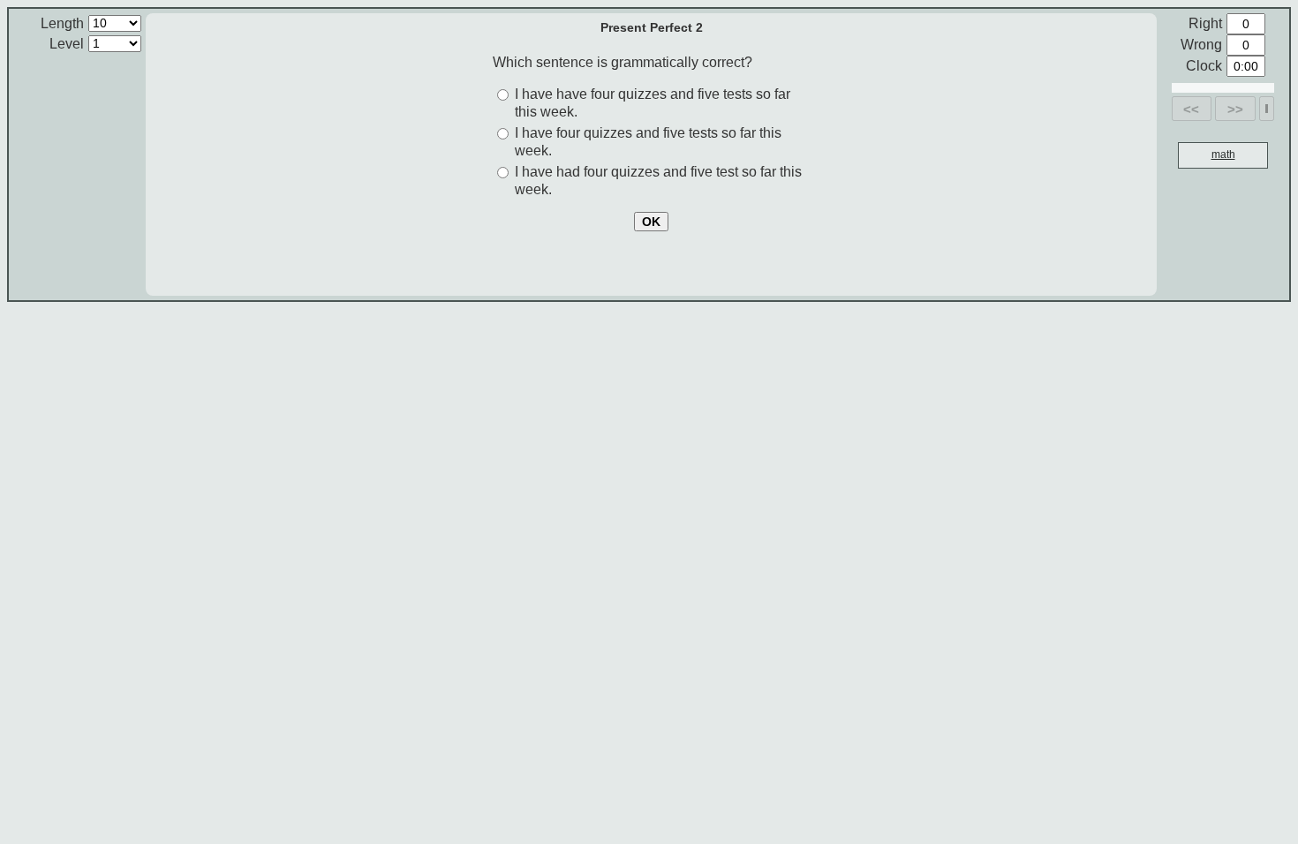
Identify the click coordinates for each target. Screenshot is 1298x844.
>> (1235, 109)
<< (1191, 109)
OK (651, 222)
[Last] (1266, 108)
